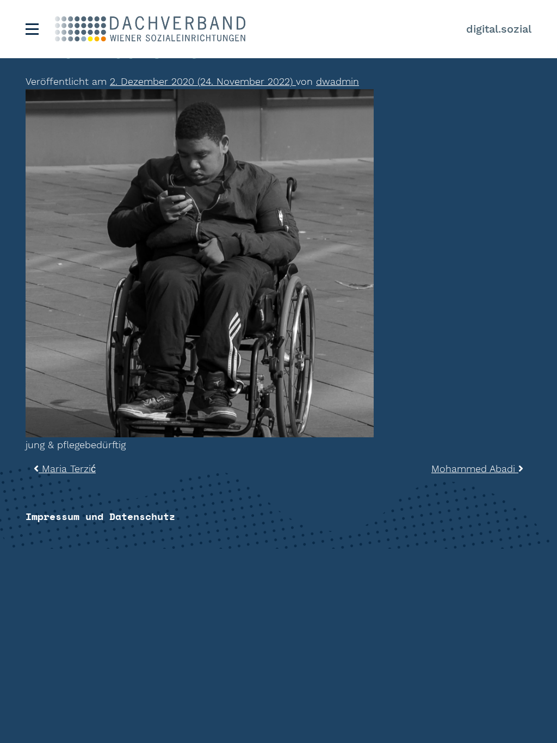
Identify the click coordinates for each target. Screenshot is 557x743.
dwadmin (337, 81)
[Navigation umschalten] (32, 29)
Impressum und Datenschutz (100, 516)
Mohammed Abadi (474, 468)
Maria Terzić (67, 468)
